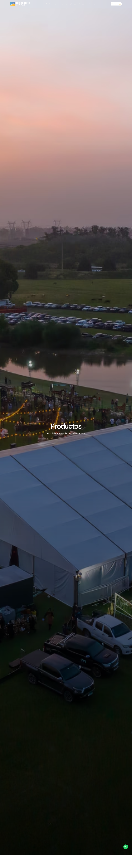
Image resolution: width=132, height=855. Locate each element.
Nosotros (49, 4)
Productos (72, 4)
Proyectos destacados (87, 4)
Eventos (56, 4)
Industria (64, 4)
